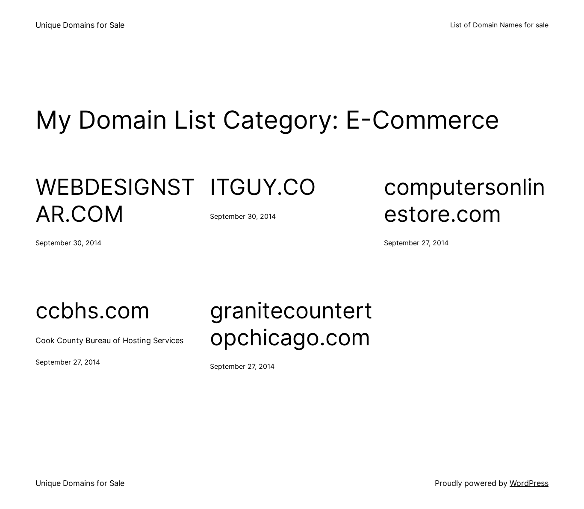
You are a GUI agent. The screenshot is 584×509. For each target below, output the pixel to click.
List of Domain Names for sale (499, 25)
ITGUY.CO (263, 187)
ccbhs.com (92, 310)
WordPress (529, 483)
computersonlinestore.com (464, 200)
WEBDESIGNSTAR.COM (115, 200)
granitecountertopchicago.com (291, 323)
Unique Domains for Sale (79, 25)
